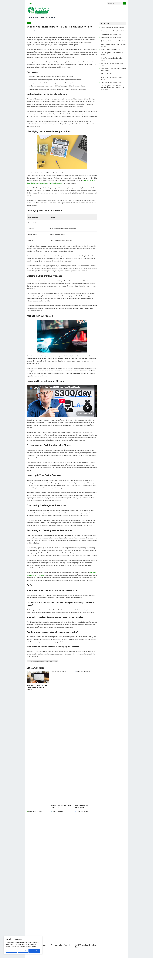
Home (30, 3)
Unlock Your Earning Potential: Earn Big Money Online (42, 661)
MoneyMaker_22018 (32, 30)
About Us (101, 955)
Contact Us (110, 955)
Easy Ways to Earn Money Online (111, 34)
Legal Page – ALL (121, 955)
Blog (29, 23)
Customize (12, 951)
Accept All (34, 951)
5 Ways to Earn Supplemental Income (112, 27)
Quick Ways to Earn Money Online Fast (113, 41)
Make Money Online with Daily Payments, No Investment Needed (37, 687)
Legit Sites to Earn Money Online (111, 82)
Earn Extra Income (33, 955)
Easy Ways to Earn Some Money (111, 37)
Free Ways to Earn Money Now (61, 945)
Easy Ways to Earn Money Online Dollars (113, 31)
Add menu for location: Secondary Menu (42, 17)
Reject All (23, 951)
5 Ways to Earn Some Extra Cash (111, 49)
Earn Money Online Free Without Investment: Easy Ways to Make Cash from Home (112, 88)
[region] (23, 945)
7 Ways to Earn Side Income (109, 74)
